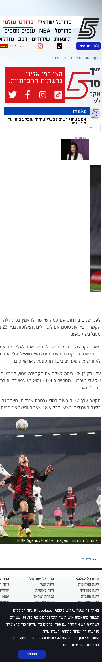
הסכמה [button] (32, 654)
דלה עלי (86, 559)
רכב (22, 39)
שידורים (40, 39)
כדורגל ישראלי (55, 22)
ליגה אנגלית (90, 596)
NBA (44, 30)
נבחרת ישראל (43, 596)
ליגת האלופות (88, 584)
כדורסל (63, 30)
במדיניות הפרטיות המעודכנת (77, 645)
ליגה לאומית (44, 590)
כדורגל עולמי (18, 22)
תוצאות (63, 39)
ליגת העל (47, 584)
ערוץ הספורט (89, 28)
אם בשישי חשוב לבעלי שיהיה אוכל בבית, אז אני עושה (47, 121)
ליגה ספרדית (89, 590)
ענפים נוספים (19, 30)
